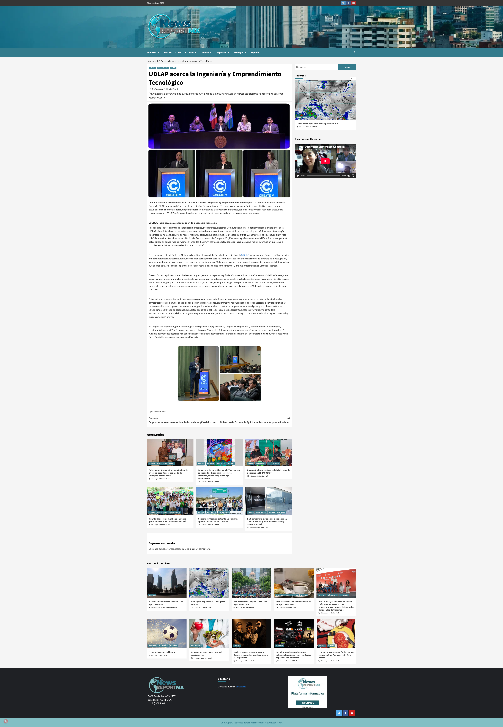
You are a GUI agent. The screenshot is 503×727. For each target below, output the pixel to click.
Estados (189, 52)
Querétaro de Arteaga (277, 512)
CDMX (178, 52)
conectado (176, 548)
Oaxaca (219, 464)
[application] (325, 161)
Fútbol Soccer (163, 646)
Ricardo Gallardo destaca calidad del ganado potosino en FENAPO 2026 (268, 471)
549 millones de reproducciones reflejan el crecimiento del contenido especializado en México (293, 655)
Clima (299, 117)
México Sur (210, 464)
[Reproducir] (298, 176)
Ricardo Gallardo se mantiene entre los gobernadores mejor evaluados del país (167, 520)
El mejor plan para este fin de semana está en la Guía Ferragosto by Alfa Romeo (336, 655)
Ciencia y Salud (196, 646)
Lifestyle (238, 52)
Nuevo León (344, 595)
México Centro (163, 68)
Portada (331, 646)
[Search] (354, 52)
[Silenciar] (348, 176)
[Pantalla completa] (353, 176)
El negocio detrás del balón (162, 652)
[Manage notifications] (6, 721)
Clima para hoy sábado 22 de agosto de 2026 (317, 123)
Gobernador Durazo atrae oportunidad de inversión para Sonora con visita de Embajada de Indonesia (168, 473)
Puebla (173, 68)
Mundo (205, 52)
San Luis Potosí (273, 464)
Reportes (151, 52)
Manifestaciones (240, 595)
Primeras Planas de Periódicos (287, 595)
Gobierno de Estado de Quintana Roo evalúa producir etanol (255, 420)
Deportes (221, 52)
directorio (241, 686)
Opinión (255, 52)
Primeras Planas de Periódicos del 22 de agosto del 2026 (293, 603)
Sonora (171, 464)
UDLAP (245, 255)
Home (150, 60)
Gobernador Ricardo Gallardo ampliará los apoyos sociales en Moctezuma (218, 520)
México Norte (162, 464)
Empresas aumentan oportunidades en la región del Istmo (182, 420)
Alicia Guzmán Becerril (168, 607)
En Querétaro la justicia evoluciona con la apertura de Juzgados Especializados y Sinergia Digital (267, 521)
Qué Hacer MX (229, 464)
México (167, 52)
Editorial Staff (171, 89)
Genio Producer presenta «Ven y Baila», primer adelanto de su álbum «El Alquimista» (251, 655)
